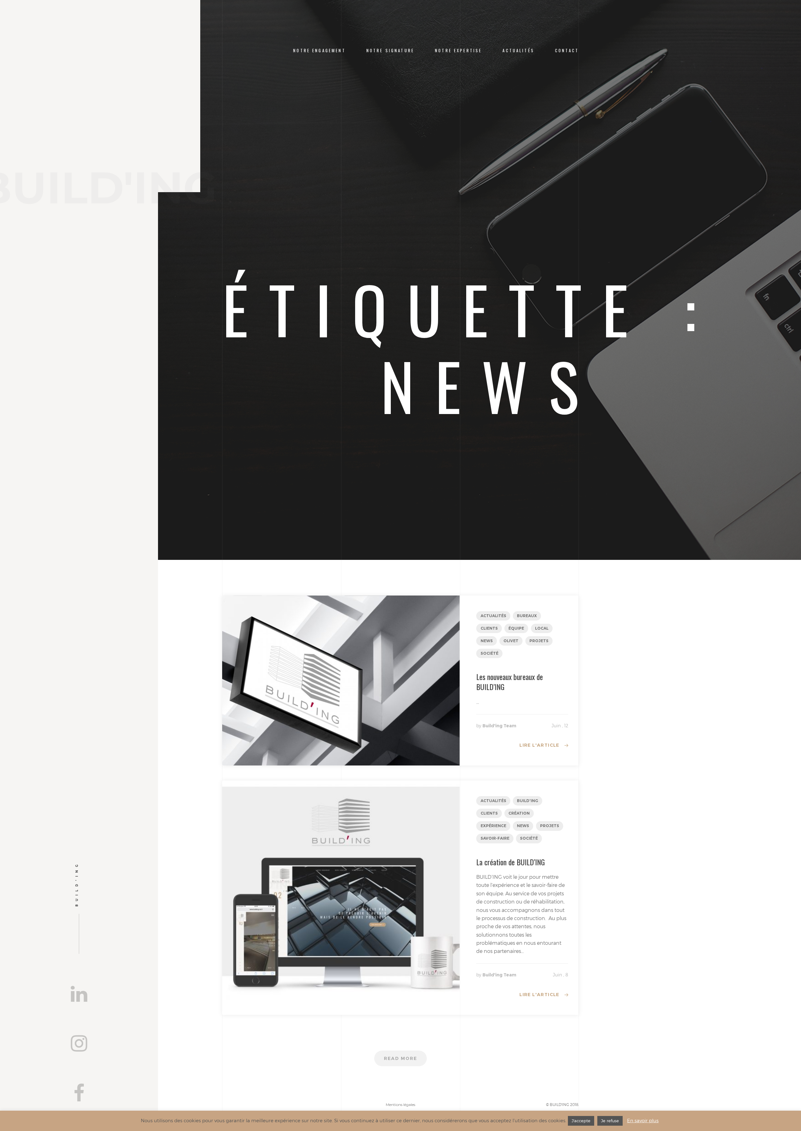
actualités (493, 615)
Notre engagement (319, 51)
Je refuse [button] (610, 1120)
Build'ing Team (499, 726)
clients (489, 628)
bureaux (527, 615)
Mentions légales (400, 1104)
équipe (516, 628)
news (487, 640)
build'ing (527, 800)
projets (538, 640)
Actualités (518, 51)
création (519, 813)
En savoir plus (643, 1120)
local (541, 628)
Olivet (510, 640)
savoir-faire (495, 838)
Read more (400, 1058)
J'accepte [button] (581, 1120)
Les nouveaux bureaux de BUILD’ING (509, 681)
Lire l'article (539, 745)
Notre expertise (458, 51)
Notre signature (390, 51)
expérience (493, 825)
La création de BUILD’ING (510, 861)
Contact (567, 51)
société (489, 653)
